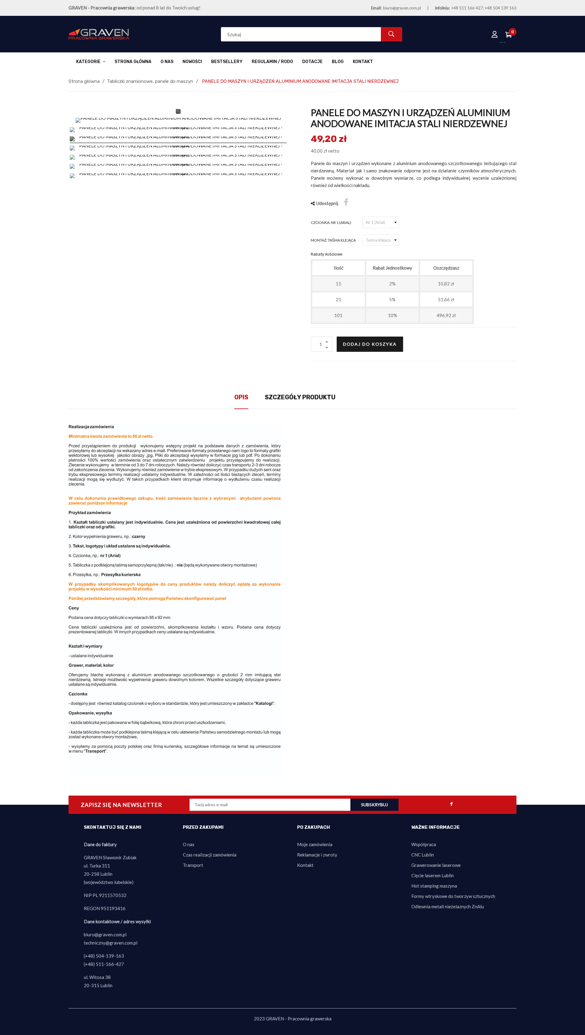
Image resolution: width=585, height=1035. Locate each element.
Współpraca (423, 844)
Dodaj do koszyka (370, 344)
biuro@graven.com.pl (402, 7)
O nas (188, 844)
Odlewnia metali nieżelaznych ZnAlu (447, 906)
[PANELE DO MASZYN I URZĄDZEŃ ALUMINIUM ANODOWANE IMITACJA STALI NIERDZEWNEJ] (178, 121)
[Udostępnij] (346, 202)
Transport (193, 865)
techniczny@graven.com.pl (110, 942)
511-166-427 (110, 964)
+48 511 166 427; (467, 7)
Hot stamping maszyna (434, 885)
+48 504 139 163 (500, 7)
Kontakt (305, 865)
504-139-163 (110, 956)
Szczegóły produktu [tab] (300, 397)
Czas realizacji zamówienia (209, 854)
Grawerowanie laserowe (436, 865)
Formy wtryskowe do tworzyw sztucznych (453, 896)
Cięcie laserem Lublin (432, 875)
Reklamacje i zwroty (317, 854)
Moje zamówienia (314, 844)
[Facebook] (451, 804)
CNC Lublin (422, 854)
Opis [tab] (241, 397)
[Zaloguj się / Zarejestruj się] (494, 34)
